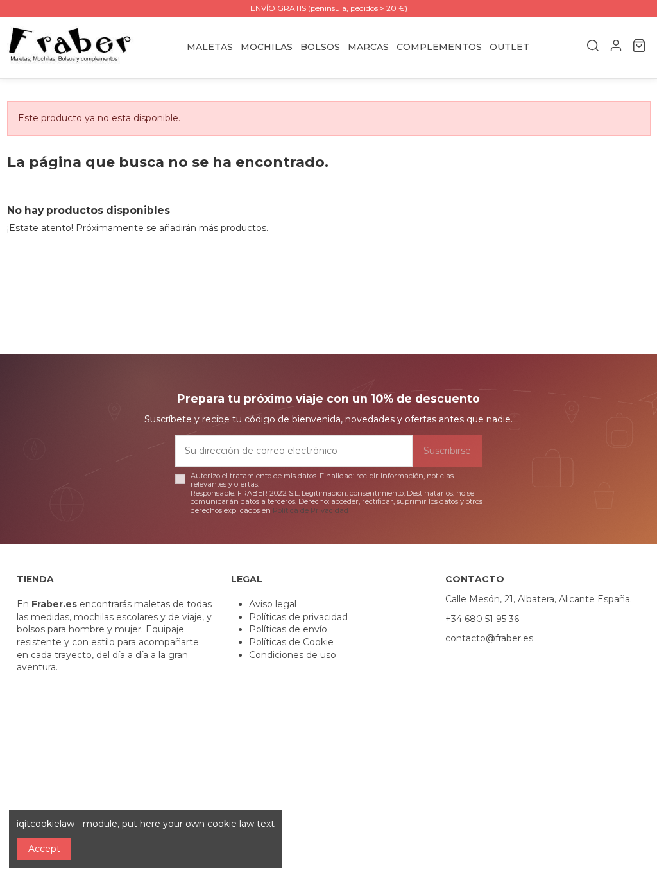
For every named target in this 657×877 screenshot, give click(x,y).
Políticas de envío (288, 629)
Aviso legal (272, 604)
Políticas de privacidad (298, 617)
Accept (44, 849)
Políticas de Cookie (291, 642)
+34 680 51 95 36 (482, 619)
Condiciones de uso (292, 655)
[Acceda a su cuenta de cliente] (616, 47)
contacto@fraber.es (489, 638)
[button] (368, 47)
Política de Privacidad (310, 510)
